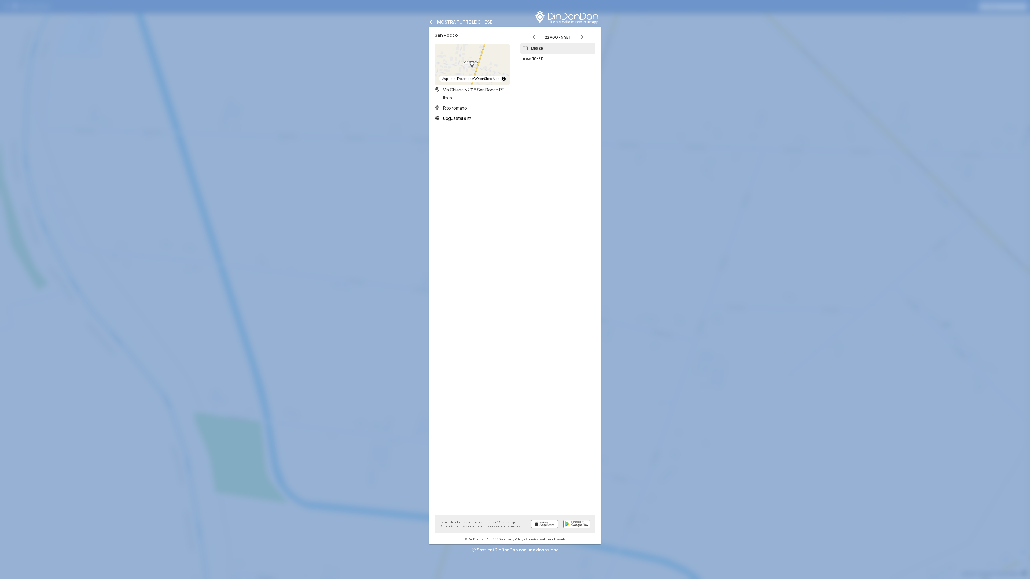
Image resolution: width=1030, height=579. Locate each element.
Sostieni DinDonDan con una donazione (518, 550)
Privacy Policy (513, 539)
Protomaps (465, 78)
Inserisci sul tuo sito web (545, 539)
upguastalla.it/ (457, 118)
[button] (472, 65)
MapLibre (448, 78)
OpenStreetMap (487, 78)
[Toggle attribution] (504, 79)
